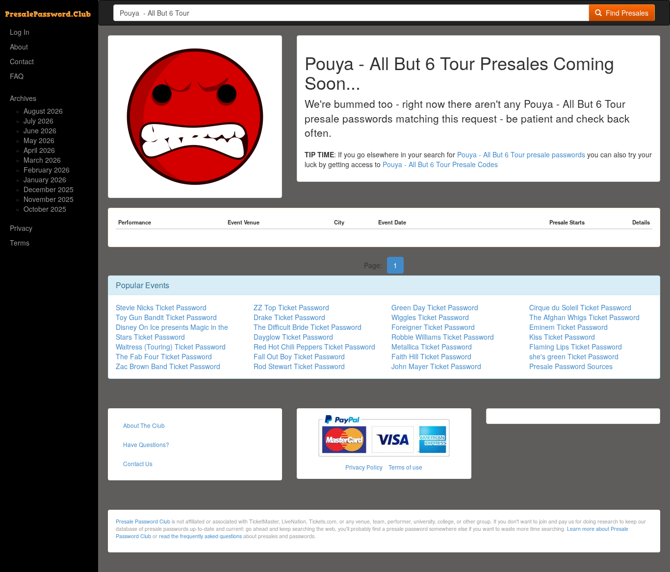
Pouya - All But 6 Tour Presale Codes (440, 164)
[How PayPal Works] (384, 434)
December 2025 (49, 189)
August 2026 (43, 111)
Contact (22, 61)
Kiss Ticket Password (562, 337)
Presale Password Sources (571, 366)
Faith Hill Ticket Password (431, 356)
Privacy (21, 228)
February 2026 (47, 169)
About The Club (144, 425)
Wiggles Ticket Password (430, 317)
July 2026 (38, 120)
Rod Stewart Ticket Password (299, 366)
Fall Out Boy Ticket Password (299, 356)
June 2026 (40, 130)
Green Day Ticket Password (434, 307)
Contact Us (138, 463)
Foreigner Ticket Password (433, 327)
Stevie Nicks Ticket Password (161, 307)
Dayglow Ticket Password (293, 337)
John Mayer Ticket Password (436, 366)
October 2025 (45, 209)
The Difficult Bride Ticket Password (307, 327)
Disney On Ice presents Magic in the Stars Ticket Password (172, 332)
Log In (19, 32)
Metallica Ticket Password (431, 346)
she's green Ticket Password (573, 356)
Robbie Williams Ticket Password (442, 337)
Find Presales (625, 13)
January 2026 (45, 179)
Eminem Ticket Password (568, 327)
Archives (23, 98)
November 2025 (49, 199)
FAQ (17, 76)
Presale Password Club (143, 521)
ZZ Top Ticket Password (291, 307)
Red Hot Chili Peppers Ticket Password (314, 346)
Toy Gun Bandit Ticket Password (166, 317)
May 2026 (39, 140)
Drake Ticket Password (289, 317)
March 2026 (42, 160)
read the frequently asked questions (200, 536)
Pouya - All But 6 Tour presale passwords (521, 154)
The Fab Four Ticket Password (164, 356)
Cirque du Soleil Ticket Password (580, 307)
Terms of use (405, 467)
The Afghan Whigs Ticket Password (584, 317)
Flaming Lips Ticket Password (575, 346)
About (19, 46)
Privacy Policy (364, 467)
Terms (19, 243)
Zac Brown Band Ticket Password (168, 366)
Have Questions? (146, 444)
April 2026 (39, 150)
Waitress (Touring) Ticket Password (171, 346)
